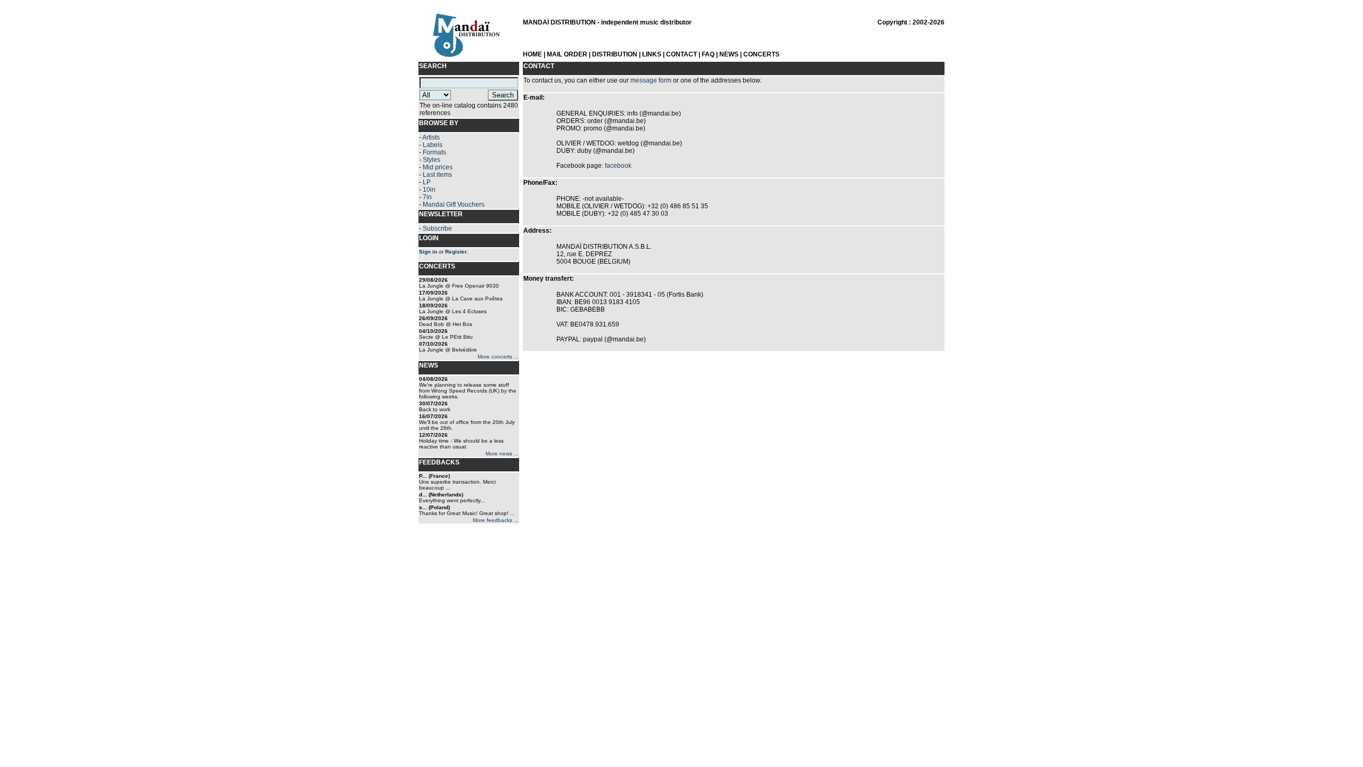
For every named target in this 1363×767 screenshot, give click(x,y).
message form (650, 80)
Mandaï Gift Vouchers (454, 204)
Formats (434, 152)
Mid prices (438, 167)
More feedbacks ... (496, 520)
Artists (431, 137)
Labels (432, 145)
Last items (437, 174)
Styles (431, 160)
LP (427, 182)
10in (429, 189)
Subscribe (437, 228)
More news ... (502, 453)
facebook (618, 165)
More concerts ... (498, 357)
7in (427, 197)
